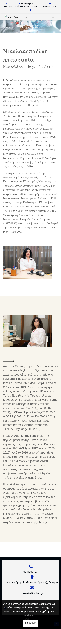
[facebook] (30, 10)
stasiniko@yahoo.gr (50, 6)
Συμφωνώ (30, 623)
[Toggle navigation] (53, 17)
